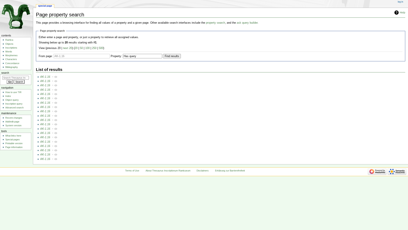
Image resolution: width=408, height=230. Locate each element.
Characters (11, 59)
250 (94, 48)
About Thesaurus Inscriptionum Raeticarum (168, 170)
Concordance (12, 63)
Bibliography (11, 67)
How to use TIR (13, 92)
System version (13, 125)
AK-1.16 (45, 76)
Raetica (9, 40)
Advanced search (14, 107)
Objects (9, 44)
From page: (46, 56)
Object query (12, 100)
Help (402, 12)
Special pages (12, 139)
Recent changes (13, 117)
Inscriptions (11, 47)
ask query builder (247, 22)
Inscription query (14, 103)
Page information (14, 147)
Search (5, 73)
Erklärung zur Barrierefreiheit (230, 170)
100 (87, 48)
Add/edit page (12, 121)
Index (8, 96)
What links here (13, 135)
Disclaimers (203, 170)
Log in (400, 1)
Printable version (14, 143)
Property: (116, 56)
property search (215, 22)
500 (101, 48)
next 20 (67, 48)
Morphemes (11, 55)
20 (76, 48)
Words (8, 51)
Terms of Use (132, 170)
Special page (45, 5)
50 (81, 48)
